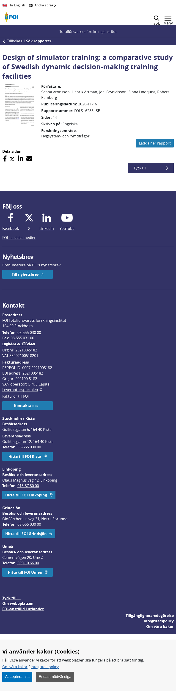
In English (17, 5)
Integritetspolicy (45, 666)
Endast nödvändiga (55, 676)
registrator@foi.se (18, 343)
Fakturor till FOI (15, 396)
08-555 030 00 (29, 332)
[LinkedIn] (20, 159)
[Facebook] (4, 159)
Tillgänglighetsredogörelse (150, 615)
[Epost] (29, 159)
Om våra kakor (15, 666)
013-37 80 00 (28, 485)
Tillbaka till (29, 40)
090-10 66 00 (28, 562)
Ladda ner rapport (155, 143)
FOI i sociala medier (19, 237)
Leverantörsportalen (22, 389)
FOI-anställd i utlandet (23, 608)
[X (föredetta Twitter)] (12, 159)
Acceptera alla (17, 676)
